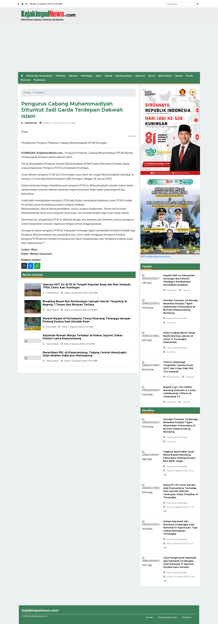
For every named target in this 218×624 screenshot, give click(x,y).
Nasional (140, 75)
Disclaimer (186, 617)
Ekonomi (25, 80)
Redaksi (149, 617)
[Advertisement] (109, 48)
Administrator (31, 123)
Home (27, 92)
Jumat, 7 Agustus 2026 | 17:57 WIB (77, 327)
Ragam (179, 75)
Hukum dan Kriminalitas (39, 75)
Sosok (151, 75)
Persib (189, 75)
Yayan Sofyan (52, 310)
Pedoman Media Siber (167, 617)
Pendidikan (172, 290)
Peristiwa (61, 75)
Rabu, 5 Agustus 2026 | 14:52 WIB (79, 344)
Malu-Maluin (165, 75)
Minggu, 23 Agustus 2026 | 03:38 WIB (46, 4)
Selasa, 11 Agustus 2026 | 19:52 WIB (80, 361)
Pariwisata (39, 80)
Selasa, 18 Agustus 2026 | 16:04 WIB (81, 293)
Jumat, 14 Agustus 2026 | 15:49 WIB (80, 310)
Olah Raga (86, 75)
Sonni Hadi (51, 327)
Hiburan (73, 75)
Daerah (109, 75)
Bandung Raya (124, 75)
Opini (98, 75)
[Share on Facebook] (30, 266)
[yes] (197, 4)
